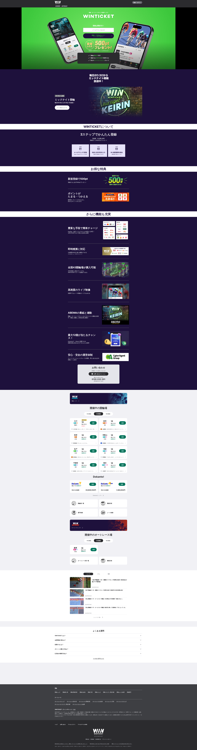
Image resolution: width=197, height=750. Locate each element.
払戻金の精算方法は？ (61, 653)
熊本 (105, 463)
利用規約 (92, 739)
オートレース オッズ (122, 701)
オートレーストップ (59, 701)
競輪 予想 (90, 692)
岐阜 (105, 421)
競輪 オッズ (98, 692)
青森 (105, 449)
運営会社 (87, 739)
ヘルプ (56, 724)
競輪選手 (129, 692)
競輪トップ (57, 692)
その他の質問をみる (98, 658)
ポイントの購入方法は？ (61, 649)
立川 (75, 421)
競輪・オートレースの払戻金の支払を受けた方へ (122, 743)
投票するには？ (59, 644)
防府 (75, 435)
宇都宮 (75, 463)
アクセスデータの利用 (82, 724)
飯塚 (75, 548)
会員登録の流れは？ (60, 640)
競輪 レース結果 (121, 692)
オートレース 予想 (109, 701)
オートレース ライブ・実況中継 (62, 704)
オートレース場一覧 (72, 701)
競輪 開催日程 (73, 692)
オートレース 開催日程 (84, 701)
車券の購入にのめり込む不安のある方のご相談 (99, 743)
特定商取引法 (98, 739)
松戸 (75, 449)
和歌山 (105, 435)
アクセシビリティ (71, 724)
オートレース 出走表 (98, 701)
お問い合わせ (63, 724)
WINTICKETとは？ (60, 635)
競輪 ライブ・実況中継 (108, 692)
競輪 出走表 (82, 692)
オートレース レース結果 (79, 704)
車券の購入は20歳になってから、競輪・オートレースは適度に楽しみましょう (71, 743)
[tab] (89, 413)
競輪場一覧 (65, 692)
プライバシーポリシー (106, 739)
